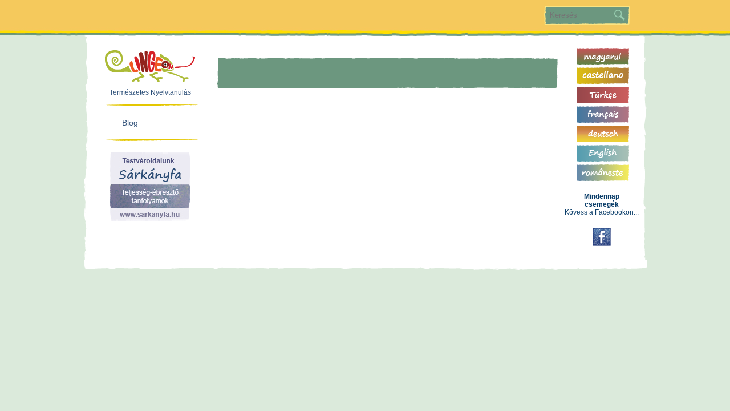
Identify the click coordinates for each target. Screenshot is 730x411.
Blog (130, 122)
